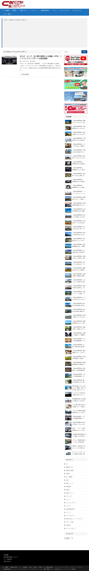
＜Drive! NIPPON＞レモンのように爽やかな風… (78, 280)
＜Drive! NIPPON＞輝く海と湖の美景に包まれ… (78, 304)
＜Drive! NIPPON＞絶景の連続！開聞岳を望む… (78, 275)
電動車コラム (69, 467)
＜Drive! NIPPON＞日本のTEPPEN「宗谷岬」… (78, 357)
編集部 (33, 61)
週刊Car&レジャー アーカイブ (74, 518)
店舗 (67, 480)
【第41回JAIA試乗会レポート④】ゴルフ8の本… (79, 435)
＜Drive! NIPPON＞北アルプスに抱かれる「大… (78, 263)
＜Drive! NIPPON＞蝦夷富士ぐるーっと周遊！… (78, 198)
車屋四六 (68, 525)
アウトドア (69, 496)
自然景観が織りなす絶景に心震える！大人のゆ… (79, 399)
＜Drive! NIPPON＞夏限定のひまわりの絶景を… (78, 269)
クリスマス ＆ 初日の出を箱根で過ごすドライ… (78, 394)
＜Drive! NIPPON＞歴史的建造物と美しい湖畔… (78, 245)
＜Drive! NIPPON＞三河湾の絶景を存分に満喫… (78, 210)
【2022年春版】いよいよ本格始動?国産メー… (78, 417)
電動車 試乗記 (70, 470)
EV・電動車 (6, 10)
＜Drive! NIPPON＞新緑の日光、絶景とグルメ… (78, 328)
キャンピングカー (71, 502)
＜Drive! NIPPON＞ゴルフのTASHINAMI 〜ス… (78, 375)
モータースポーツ (65, 10)
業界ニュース (69, 483)
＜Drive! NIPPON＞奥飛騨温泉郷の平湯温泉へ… (78, 363)
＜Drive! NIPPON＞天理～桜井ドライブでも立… (78, 316)
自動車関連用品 (45, 10)
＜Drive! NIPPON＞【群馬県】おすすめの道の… (78, 139)
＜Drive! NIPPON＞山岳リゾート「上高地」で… (78, 292)
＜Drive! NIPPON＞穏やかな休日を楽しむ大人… (78, 233)
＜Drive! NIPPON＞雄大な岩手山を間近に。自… (78, 286)
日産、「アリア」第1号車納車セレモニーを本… (78, 429)
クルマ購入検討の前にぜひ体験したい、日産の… (79, 405)
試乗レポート (23, 10)
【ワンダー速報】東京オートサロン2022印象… (79, 441)
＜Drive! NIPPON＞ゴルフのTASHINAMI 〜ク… (78, 339)
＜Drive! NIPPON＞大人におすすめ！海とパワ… (78, 227)
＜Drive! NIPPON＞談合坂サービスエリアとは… (78, 157)
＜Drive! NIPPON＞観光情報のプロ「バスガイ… (78, 351)
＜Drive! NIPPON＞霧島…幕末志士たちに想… (78, 381)
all (66, 464)
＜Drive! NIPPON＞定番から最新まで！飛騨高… (78, 334)
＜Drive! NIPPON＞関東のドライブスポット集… (78, 121)
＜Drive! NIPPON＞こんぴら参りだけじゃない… (78, 298)
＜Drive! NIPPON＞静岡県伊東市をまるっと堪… (78, 322)
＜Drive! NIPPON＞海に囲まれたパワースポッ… (78, 239)
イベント (54, 10)
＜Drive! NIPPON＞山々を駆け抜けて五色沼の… (78, 251)
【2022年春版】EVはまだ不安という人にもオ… (79, 423)
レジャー (34, 10)
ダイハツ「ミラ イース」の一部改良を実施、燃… (79, 453)
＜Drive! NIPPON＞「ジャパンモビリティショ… (78, 192)
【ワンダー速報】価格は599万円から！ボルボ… (79, 411)
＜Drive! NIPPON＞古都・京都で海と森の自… (78, 345)
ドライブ (68, 506)
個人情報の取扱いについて (11, 557)
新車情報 (68, 486)
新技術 (68, 489)
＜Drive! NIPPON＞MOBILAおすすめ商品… (78, 162)
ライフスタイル (76, 10)
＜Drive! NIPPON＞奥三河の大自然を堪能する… (78, 310)
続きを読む (26, 74)
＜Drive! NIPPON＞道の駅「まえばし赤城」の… (78, 174)
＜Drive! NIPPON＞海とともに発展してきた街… (78, 216)
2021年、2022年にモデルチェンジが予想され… (79, 447)
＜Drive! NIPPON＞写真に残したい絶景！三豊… (78, 257)
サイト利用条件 (8, 559)
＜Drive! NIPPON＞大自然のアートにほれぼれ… (78, 221)
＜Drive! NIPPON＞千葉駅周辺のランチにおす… (78, 127)
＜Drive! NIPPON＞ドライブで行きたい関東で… (78, 145)
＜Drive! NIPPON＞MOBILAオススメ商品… (78, 168)
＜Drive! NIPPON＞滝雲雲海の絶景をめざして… (78, 204)
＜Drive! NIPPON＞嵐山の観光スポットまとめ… (78, 133)
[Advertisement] (45, 34)
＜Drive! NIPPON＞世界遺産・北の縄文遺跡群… (78, 369)
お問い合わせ (7, 561)
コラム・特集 (6, 14)
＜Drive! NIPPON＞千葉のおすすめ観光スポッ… (78, 151)
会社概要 (6, 554)
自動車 (14, 10)
